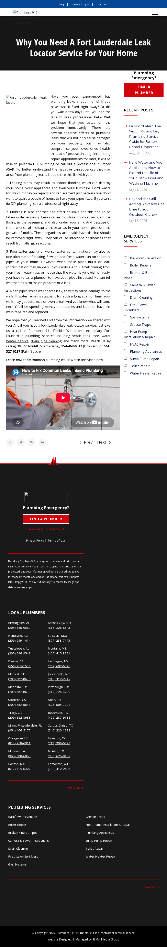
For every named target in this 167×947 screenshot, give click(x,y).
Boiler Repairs (141, 265)
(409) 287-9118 (59, 717)
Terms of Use (56, 540)
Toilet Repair (140, 366)
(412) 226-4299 (59, 692)
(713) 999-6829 (59, 743)
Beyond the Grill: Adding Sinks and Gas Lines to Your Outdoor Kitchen (146, 207)
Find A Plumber (144, 89)
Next (101, 442)
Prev (88, 442)
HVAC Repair (139, 344)
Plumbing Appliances (146, 351)
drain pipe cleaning (46, 341)
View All (74, 788)
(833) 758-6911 (19, 743)
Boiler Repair (17, 825)
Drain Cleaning (141, 297)
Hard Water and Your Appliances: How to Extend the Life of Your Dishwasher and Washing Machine (146, 173)
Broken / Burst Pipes (22, 833)
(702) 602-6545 (59, 666)
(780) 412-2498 (59, 769)
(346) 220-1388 (59, 730)
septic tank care (85, 336)
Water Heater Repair (146, 373)
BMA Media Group (106, 939)
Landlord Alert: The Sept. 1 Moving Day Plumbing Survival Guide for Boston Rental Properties (145, 136)
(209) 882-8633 (19, 679)
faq (61, 4)
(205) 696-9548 (19, 653)
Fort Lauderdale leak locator (63, 325)
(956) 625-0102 (59, 756)
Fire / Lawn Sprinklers (23, 856)
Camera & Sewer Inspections (28, 840)
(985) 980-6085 (19, 756)
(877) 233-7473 (59, 640)
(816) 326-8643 (59, 627)
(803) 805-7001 (59, 705)
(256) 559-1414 (19, 640)
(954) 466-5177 (19, 730)
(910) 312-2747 (59, 679)
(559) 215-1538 (19, 666)
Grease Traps (140, 324)
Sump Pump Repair (144, 359)
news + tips (81, 4)
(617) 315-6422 (19, 769)
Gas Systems (139, 317)
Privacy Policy (35, 540)
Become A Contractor (44, 529)
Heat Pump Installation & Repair (108, 825)
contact (103, 4)
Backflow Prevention (145, 258)
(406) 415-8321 (59, 653)
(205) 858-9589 (19, 627)
